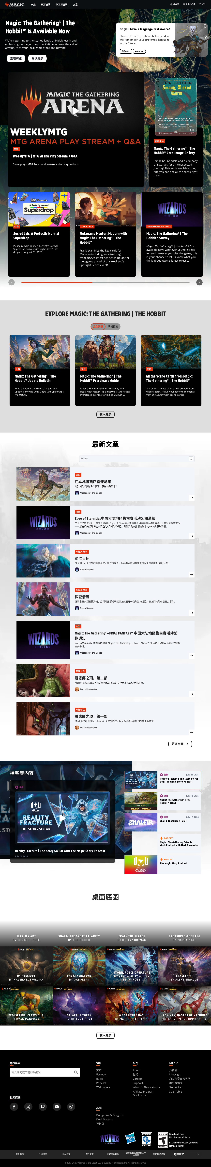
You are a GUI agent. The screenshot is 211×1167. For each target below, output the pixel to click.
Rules (99, 1079)
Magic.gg (174, 1074)
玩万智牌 (45, 4)
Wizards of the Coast (91, 492)
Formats (101, 1074)
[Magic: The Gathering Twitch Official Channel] (43, 1107)
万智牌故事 (82, 551)
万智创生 (80, 671)
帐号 (204, 4)
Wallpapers (103, 1087)
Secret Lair (176, 1087)
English (139, 51)
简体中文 (126, 51)
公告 (78, 475)
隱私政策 (66, 1154)
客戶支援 (90, 1154)
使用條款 (20, 1154)
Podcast (101, 1083)
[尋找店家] (76, 1072)
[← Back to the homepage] (14, 4)
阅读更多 (37, 58)
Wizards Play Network (146, 1087)
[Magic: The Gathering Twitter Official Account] (28, 1107)
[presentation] (192, 498)
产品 (33, 4)
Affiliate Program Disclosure (143, 1093)
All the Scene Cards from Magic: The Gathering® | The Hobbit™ (171, 388)
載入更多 (105, 414)
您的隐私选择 (159, 1154)
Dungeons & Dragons (109, 1115)
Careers (138, 1079)
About (136, 1070)
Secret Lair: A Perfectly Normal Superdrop (39, 252)
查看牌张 (16, 58)
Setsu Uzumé (86, 569)
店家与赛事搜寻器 (179, 1079)
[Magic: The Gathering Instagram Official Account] (71, 1107)
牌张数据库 (190, 4)
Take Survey (172, 251)
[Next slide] (199, 282)
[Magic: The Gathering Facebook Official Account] (14, 1107)
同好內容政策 (113, 1154)
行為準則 (43, 1154)
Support (138, 1083)
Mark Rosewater (88, 689)
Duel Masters (104, 1119)
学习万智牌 (61, 4)
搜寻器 (176, 4)
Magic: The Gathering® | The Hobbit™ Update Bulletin (40, 388)
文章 (75, 4)
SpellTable (175, 1091)
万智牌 (173, 1070)
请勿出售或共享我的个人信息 (136, 1154)
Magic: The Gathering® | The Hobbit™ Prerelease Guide (106, 388)
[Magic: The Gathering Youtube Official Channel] (57, 1107)
